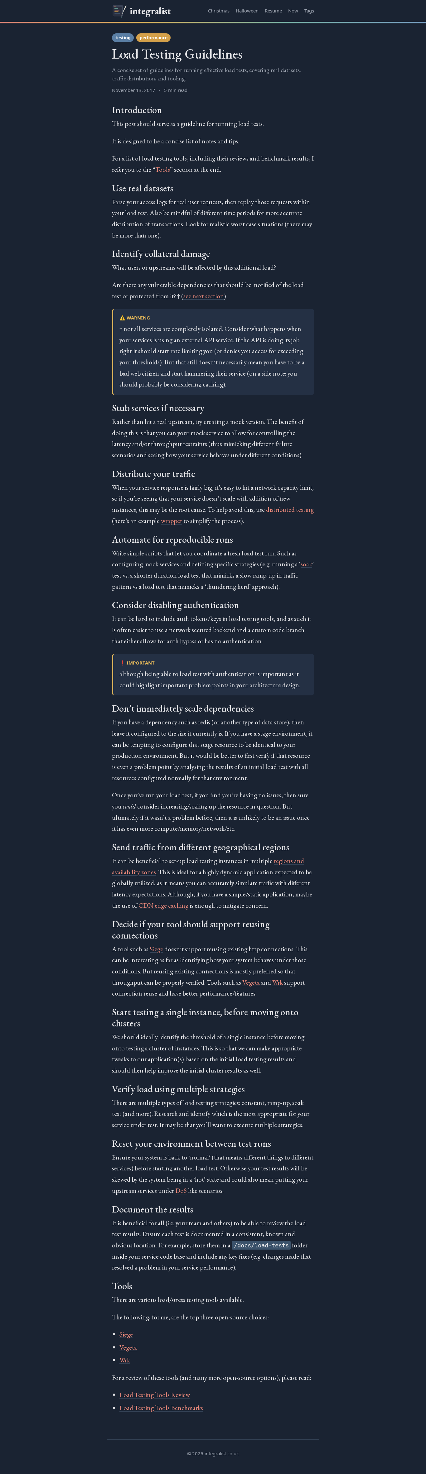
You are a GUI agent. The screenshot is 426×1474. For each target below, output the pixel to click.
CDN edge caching (163, 905)
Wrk (277, 982)
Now (293, 10)
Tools (162, 169)
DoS (181, 1190)
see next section (203, 296)
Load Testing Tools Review (154, 1394)
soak (306, 564)
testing (123, 38)
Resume (273, 10)
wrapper (171, 520)
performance (153, 38)
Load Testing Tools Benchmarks (161, 1408)
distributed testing (290, 509)
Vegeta (251, 982)
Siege (156, 949)
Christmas (219, 10)
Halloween (247, 10)
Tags (309, 10)
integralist (150, 10)
